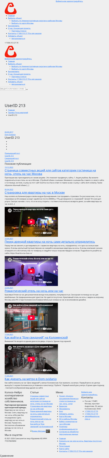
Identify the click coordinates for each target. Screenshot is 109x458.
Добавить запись (66, 414)
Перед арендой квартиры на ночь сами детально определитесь (50, 242)
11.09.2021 (9, 376)
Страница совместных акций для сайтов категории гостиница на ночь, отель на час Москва (50, 172)
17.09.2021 (9, 334)
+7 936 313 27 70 (91, 411)
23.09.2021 (9, 238)
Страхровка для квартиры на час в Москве (35, 192)
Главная (11, 110)
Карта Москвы (65, 416)
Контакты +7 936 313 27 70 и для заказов (76, 451)
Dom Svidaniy (10, 134)
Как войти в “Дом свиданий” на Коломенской (36, 337)
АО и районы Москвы (68, 419)
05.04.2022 (9, 189)
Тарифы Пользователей (18, 112)
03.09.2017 (9, 132)
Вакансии (63, 406)
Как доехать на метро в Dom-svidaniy (31, 379)
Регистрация (64, 446)
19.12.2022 (9, 167)
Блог (61, 411)
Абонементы (64, 409)
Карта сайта (64, 448)
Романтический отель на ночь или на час (34, 291)
